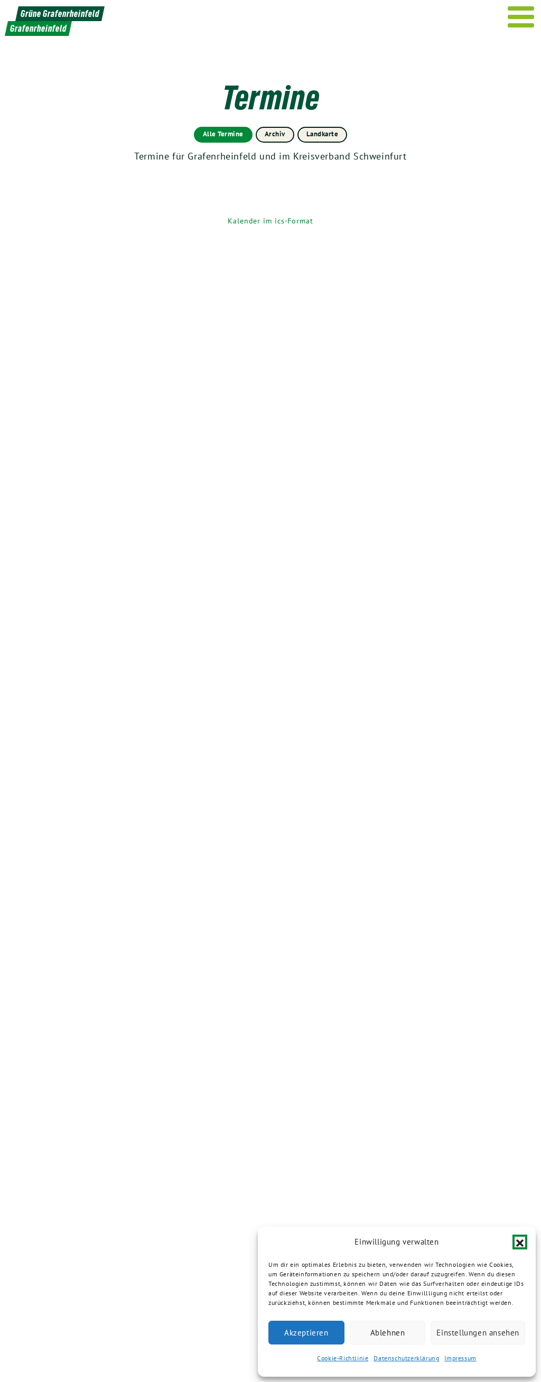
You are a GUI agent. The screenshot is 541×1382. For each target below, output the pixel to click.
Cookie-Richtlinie (342, 1358)
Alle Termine (223, 133)
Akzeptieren (306, 1333)
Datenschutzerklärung (406, 1358)
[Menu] (521, 17)
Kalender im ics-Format (270, 221)
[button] (520, 1242)
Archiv (275, 133)
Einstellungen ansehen (477, 1333)
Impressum (460, 1358)
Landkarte (322, 133)
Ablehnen (387, 1333)
